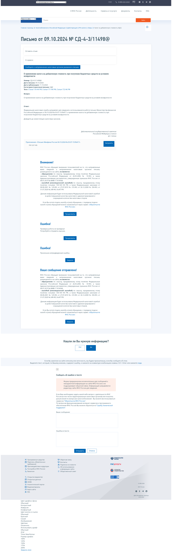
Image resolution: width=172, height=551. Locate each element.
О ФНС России (75, 11)
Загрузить (109, 143)
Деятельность (91, 11)
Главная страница (27, 28)
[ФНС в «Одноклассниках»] (142, 2)
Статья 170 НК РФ (35, 89)
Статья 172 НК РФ (63, 89)
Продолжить (70, 214)
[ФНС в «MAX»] (149, 2)
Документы (125, 11)
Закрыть (70, 260)
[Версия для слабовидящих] (110, 2)
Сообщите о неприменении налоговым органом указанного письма (52, 67)
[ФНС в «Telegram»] (146, 2)
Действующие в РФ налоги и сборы (80, 28)
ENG (147, 11)
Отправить (80, 451)
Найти (143, 20)
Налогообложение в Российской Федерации (51, 28)
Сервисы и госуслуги (109, 11)
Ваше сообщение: (63, 412)
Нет (80, 347)
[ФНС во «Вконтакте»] (139, 2)
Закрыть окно (26, 550)
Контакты (138, 11)
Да (91, 347)
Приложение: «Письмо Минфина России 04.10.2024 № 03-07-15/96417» (53, 142)
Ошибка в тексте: (62, 431)
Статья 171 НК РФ (49, 89)
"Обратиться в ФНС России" (75, 401)
